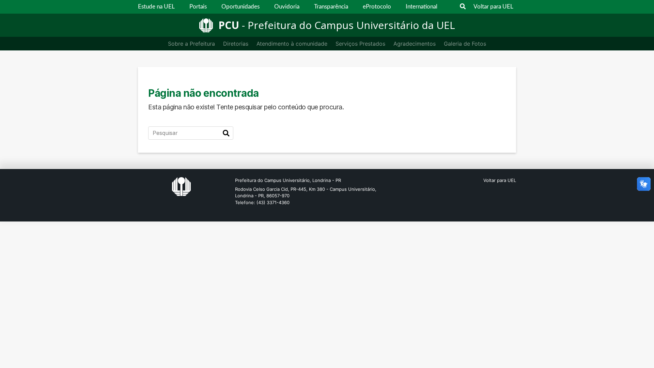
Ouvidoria (286, 7)
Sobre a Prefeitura (191, 43)
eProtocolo (377, 7)
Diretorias (235, 43)
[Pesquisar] (226, 133)
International (421, 7)
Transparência (331, 7)
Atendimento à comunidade (291, 43)
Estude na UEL (156, 7)
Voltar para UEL (493, 7)
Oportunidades (240, 7)
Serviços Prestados (360, 43)
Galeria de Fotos (465, 43)
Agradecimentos (414, 43)
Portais (198, 7)
